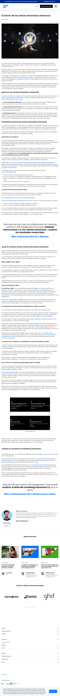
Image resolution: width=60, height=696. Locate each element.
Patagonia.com (31, 431)
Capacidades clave (6, 631)
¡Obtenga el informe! (49, 1)
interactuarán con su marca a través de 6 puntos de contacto (33, 323)
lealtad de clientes (8, 372)
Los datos (4, 345)
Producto (4, 628)
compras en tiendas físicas (9, 301)
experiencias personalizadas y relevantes (18, 97)
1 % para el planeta (35, 389)
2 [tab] (27, 607)
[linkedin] (6, 674)
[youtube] (4, 674)
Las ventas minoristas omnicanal (11, 96)
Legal (3, 662)
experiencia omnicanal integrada (42, 316)
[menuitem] (37, 6)
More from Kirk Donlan (22, 521)
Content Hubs (5, 659)
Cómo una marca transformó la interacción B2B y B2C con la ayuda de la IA (49, 566)
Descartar (53, 691)
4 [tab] (32, 607)
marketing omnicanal (22, 79)
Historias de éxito (6, 642)
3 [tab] (30, 607)
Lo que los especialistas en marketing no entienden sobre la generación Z (29, 566)
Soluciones (4, 639)
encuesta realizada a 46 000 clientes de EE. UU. (18, 200)
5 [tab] (34, 607)
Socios (3, 648)
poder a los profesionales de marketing (36, 465)
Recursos (4, 653)
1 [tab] (25, 607)
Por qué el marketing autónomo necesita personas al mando (8, 566)
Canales (3, 634)
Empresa (4, 645)
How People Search (6, 656)
